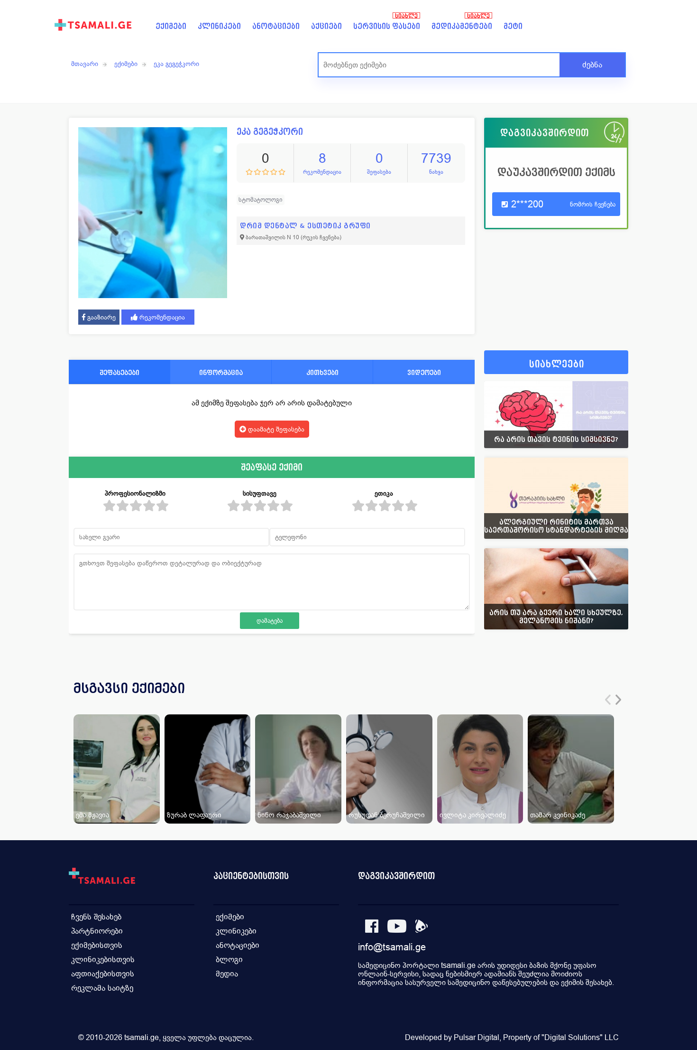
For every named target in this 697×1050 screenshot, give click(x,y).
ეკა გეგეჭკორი (176, 63)
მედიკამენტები (461, 26)
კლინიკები (219, 26)
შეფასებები (119, 372)
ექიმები (171, 26)
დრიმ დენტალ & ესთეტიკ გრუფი (305, 226)
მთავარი (84, 63)
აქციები (326, 26)
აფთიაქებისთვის (102, 973)
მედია (227, 973)
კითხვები (322, 372)
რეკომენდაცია (161, 317)
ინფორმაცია (221, 372)
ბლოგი (229, 959)
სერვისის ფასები (386, 26)
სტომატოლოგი (260, 199)
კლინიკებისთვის (103, 959)
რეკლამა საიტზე (102, 988)
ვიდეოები (424, 372)
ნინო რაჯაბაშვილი (289, 815)
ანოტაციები (276, 26)
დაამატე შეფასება (275, 429)
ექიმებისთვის (96, 945)
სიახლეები (556, 364)
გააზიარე (100, 317)
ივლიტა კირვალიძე (473, 815)
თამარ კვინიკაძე (557, 815)
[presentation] (608, 699)
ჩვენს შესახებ (96, 916)
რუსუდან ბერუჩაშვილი (386, 815)
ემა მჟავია (92, 815)
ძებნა (592, 64)
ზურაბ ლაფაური (194, 815)
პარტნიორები (97, 931)
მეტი (513, 26)
